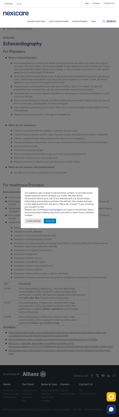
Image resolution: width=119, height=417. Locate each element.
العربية (19, 3)
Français (9, 3)
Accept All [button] (50, 221)
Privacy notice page (50, 209)
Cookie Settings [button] (33, 221)
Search (111, 21)
